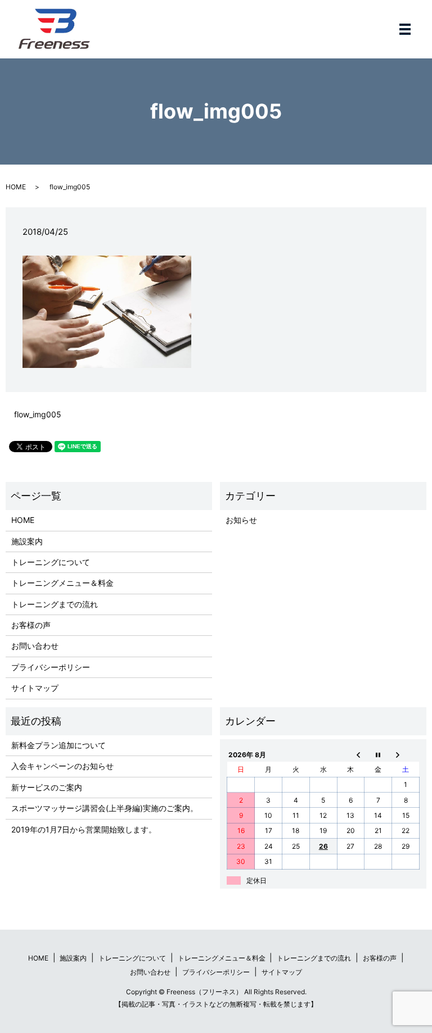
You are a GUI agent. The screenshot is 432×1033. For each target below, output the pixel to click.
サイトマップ (34, 688)
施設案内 (27, 541)
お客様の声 (31, 625)
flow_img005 (37, 414)
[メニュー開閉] (405, 29)
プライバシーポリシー (50, 667)
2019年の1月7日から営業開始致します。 (83, 829)
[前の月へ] (350, 754)
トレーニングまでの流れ (54, 604)
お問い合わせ (34, 645)
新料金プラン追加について (58, 745)
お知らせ (241, 520)
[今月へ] (378, 754)
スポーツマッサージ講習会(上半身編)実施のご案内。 (104, 808)
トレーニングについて (50, 562)
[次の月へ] (406, 754)
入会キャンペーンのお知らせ (62, 766)
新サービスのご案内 (46, 787)
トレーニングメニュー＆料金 (62, 583)
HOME (16, 187)
